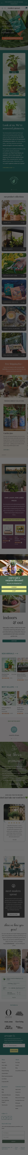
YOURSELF (14, 587)
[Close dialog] (26, 561)
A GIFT (14, 591)
